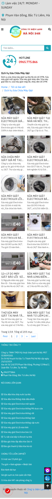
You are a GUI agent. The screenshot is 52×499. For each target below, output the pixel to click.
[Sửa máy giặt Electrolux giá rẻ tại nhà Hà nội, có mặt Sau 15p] (13, 105)
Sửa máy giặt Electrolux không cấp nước (21, 422)
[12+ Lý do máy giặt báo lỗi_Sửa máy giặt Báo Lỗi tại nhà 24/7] (13, 261)
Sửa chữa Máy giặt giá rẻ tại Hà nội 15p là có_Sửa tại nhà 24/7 (11, 158)
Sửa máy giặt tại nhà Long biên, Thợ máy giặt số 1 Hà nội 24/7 (38, 275)
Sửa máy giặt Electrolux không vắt (18, 413)
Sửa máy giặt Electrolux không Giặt (19, 418)
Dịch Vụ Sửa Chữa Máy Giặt (18, 90)
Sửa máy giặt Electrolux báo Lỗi (17, 432)
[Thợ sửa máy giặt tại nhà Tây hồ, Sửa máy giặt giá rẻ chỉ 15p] (13, 300)
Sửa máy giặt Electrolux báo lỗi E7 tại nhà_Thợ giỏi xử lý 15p (38, 158)
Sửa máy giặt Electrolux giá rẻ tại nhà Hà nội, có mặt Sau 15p (12, 120)
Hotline (24, 57)
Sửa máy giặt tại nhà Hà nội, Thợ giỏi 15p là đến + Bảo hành (38, 120)
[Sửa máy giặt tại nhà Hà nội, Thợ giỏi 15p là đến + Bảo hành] (39, 105)
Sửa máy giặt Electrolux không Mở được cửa (23, 408)
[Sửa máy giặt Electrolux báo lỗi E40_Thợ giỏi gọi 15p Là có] (13, 222)
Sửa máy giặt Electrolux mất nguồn (19, 404)
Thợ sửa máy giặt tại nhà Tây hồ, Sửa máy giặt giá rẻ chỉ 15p (12, 314)
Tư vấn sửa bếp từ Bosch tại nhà (17, 437)
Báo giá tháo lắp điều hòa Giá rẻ (17, 441)
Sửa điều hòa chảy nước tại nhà (17, 394)
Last (33, 336)
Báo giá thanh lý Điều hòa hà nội (17, 446)
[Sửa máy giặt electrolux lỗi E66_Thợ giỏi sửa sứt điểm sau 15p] (13, 183)
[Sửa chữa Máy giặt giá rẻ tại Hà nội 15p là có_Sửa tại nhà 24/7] (13, 144)
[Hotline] (9, 61)
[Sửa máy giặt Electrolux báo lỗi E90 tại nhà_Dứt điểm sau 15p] (39, 183)
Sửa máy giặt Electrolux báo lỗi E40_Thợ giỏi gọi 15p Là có (12, 236)
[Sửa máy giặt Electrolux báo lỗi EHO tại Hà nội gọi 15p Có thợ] (39, 222)
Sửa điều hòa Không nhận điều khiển (19, 399)
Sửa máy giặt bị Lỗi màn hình (15, 427)
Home (4, 87)
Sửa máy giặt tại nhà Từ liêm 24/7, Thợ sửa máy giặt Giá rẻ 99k (39, 314)
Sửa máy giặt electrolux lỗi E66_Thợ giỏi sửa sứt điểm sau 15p (13, 197)
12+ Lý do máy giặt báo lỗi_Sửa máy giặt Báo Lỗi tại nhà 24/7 (13, 275)
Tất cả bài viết (18, 87)
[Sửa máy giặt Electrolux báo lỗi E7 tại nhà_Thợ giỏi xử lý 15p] (39, 144)
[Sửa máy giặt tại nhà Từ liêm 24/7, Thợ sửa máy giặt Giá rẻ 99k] (39, 300)
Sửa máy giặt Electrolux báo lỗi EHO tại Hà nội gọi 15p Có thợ (38, 236)
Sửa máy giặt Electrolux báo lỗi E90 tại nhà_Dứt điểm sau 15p (38, 197)
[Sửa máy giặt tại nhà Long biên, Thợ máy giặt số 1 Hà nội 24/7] (39, 261)
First (5, 336)
